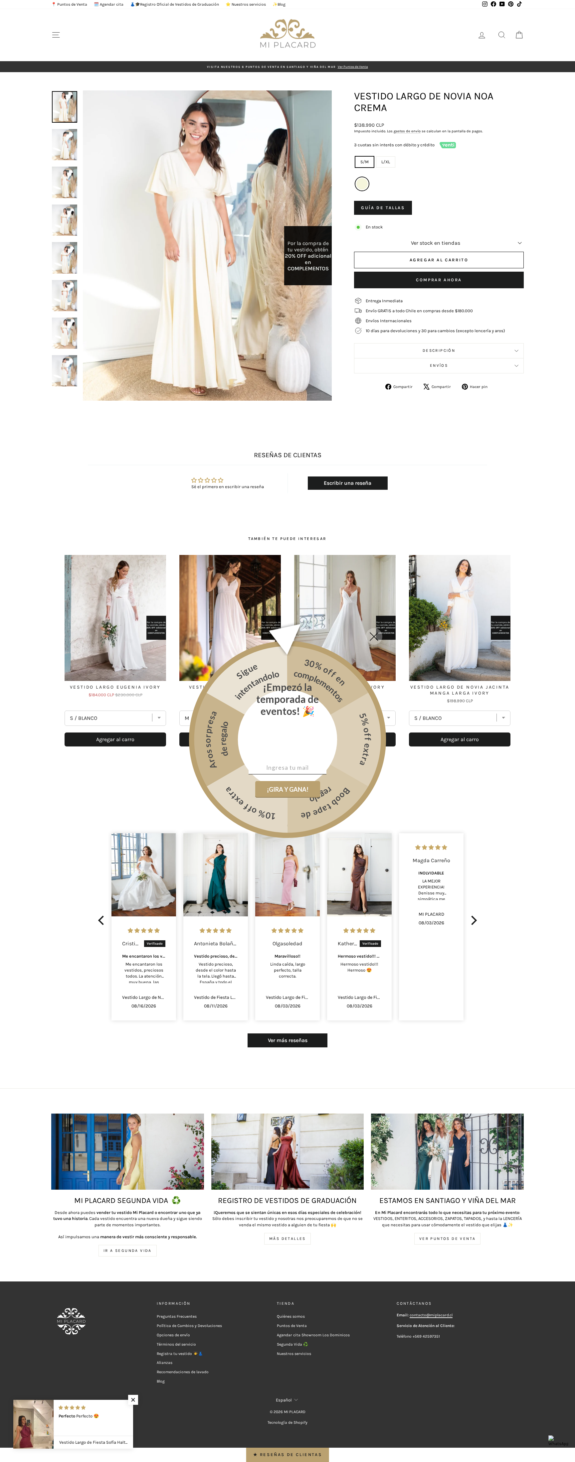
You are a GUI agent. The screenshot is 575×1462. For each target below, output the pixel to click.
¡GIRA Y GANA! (287, 789)
